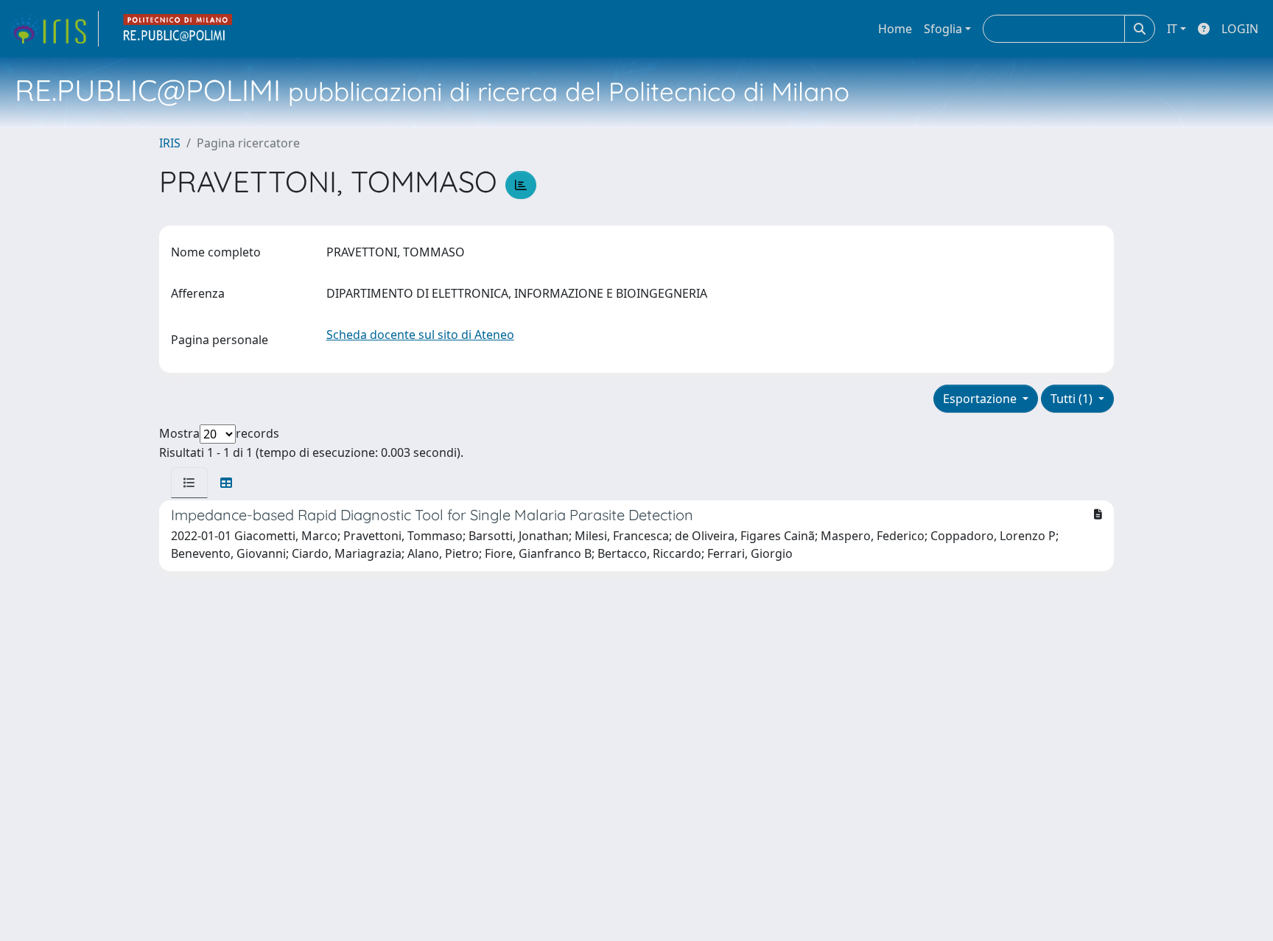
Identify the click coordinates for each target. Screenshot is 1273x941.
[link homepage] (54, 28)
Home (895, 29)
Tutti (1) (1073, 399)
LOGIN (1239, 29)
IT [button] (1172, 29)
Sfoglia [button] (943, 29)
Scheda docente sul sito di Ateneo (420, 334)
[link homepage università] (178, 28)
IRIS (169, 143)
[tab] (189, 482)
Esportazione (981, 399)
